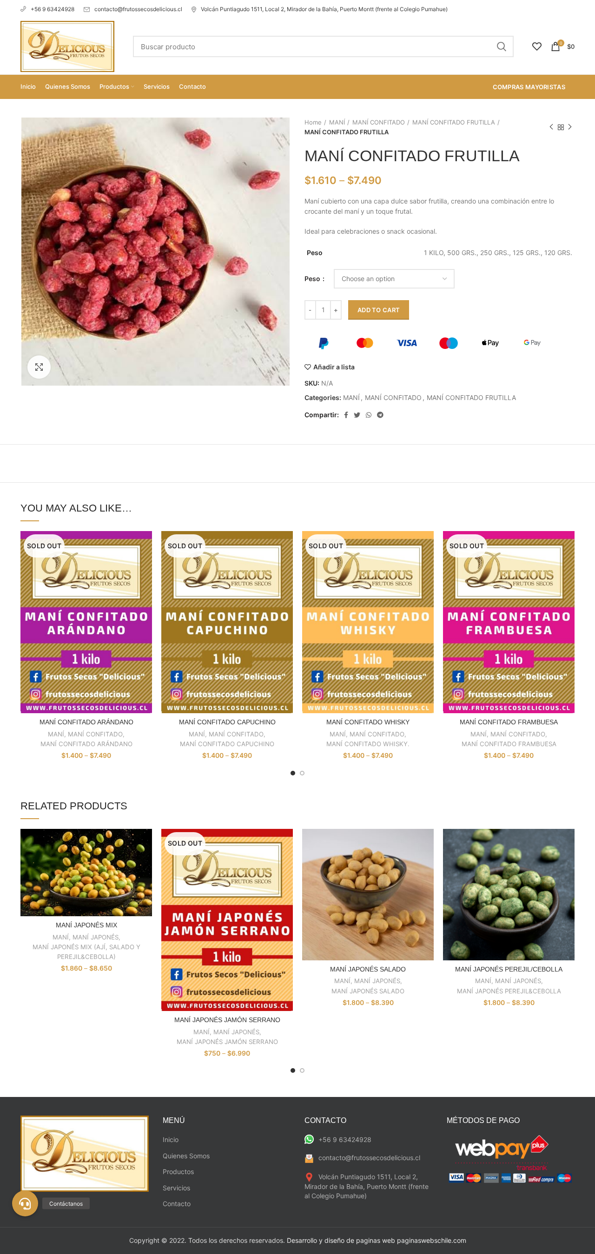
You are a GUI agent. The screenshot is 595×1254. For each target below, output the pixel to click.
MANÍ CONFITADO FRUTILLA (453, 122)
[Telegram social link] (380, 415)
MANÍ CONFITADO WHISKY (368, 722)
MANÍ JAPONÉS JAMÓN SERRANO (227, 1020)
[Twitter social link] (357, 415)
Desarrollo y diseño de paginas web (341, 1240)
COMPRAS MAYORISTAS (529, 87)
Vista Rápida (145, 546)
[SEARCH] (501, 46)
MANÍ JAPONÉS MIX (86, 925)
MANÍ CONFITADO (378, 122)
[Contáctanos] (25, 1203)
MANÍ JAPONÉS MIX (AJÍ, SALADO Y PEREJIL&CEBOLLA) (86, 951)
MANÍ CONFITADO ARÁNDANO (86, 722)
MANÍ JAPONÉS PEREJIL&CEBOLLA (509, 991)
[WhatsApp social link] (368, 415)
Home (313, 122)
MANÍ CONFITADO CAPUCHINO (227, 722)
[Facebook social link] (346, 415)
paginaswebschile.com (431, 1240)
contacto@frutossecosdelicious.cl (138, 9)
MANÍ (337, 122)
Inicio (170, 1139)
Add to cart (378, 310)
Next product (570, 127)
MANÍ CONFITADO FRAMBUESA (509, 722)
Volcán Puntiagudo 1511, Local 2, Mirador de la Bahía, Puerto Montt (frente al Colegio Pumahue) (324, 9)
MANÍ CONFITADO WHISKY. (368, 744)
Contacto (177, 1204)
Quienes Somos (186, 1156)
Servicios (176, 1188)
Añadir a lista (334, 367)
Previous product (551, 127)
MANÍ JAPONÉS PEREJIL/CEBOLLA (508, 969)
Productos (178, 1171)
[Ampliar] (39, 367)
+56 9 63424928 (52, 9)
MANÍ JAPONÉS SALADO (368, 969)
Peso (313, 278)
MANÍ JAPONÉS (96, 937)
